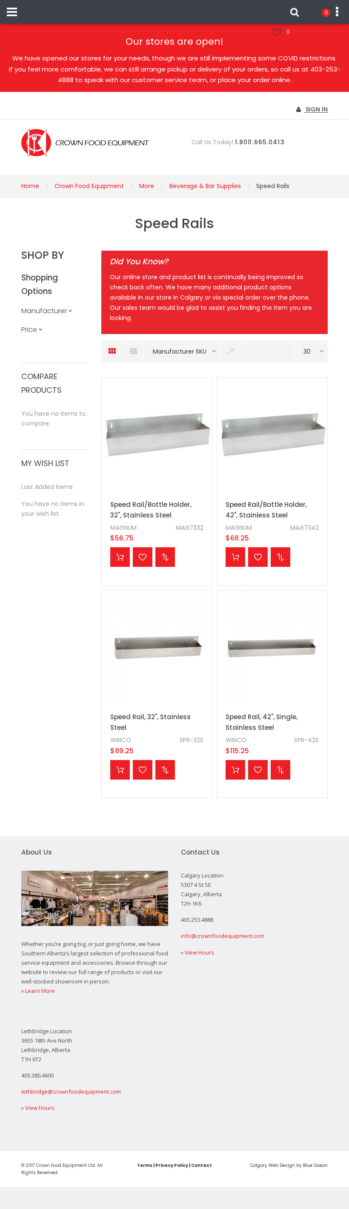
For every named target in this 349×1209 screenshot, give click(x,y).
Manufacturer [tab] (44, 311)
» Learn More (38, 991)
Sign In (316, 109)
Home (30, 186)
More (146, 186)
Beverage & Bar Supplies (205, 186)
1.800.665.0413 (260, 142)
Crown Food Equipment (89, 186)
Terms (144, 1165)
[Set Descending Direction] (231, 351)
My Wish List (287, 31)
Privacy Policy (171, 1165)
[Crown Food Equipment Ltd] (85, 142)
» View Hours (197, 952)
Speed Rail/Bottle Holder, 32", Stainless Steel (151, 510)
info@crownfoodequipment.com (222, 936)
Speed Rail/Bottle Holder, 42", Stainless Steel (266, 510)
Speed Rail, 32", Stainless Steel (150, 722)
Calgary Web (264, 1165)
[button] (142, 557)
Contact (201, 1165)
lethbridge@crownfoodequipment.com (71, 1091)
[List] (133, 351)
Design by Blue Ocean (304, 1165)
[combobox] (182, 351)
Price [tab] (29, 329)
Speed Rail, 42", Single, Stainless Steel (262, 722)
